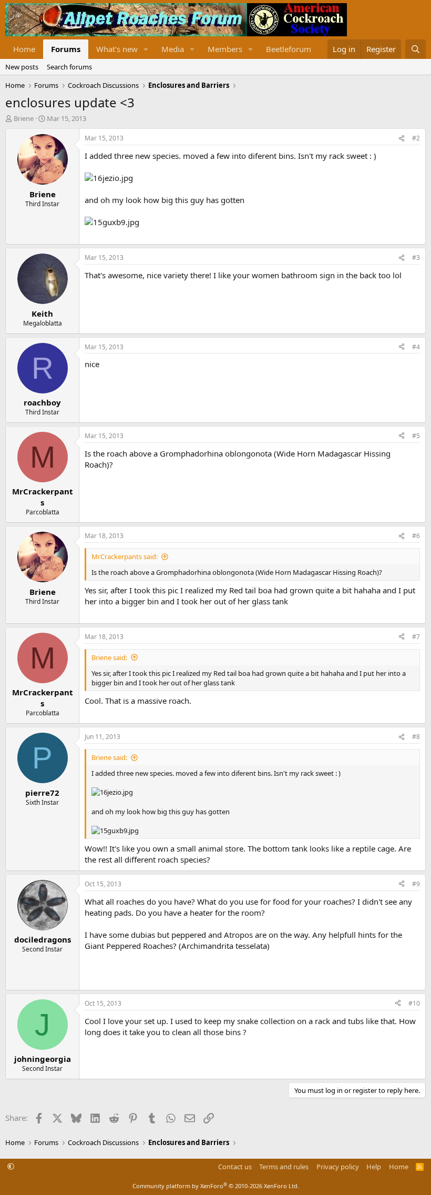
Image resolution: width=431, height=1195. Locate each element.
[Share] (401, 139)
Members (225, 49)
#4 (416, 346)
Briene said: (109, 657)
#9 (416, 883)
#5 (416, 435)
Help (373, 1166)
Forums (65, 49)
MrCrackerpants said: (124, 556)
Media (172, 49)
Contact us (235, 1166)
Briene (24, 118)
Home (24, 49)
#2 (416, 138)
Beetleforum (288, 49)
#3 (416, 257)
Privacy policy (337, 1166)
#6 (416, 535)
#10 (414, 1003)
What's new (117, 49)
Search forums (69, 67)
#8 (416, 736)
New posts (21, 67)
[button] (146, 49)
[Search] (415, 49)
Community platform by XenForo (215, 1186)
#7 (416, 636)
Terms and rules (284, 1166)
